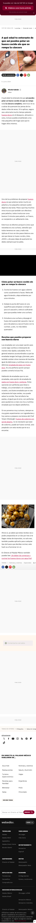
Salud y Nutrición (25, 770)
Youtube (13, 738)
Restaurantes (7, 770)
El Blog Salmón (24, 876)
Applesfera (6, 841)
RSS (22, 738)
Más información (20, 921)
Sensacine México (25, 899)
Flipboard (25, 75)
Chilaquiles (20, 729)
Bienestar (6, 788)
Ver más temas (8, 800)
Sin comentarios (9, 75)
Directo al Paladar (8, 862)
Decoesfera (6, 879)
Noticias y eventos (15, 563)
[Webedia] (8, 823)
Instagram (17, 738)
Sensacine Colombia (25, 903)
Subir (28, 822)
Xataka (4, 834)
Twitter (21, 75)
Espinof (21, 851)
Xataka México (7, 893)
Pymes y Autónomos (25, 879)
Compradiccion (7, 882)
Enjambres (23, 781)
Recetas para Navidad (7, 782)
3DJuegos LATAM (24, 893)
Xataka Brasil (6, 896)
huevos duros (7, 115)
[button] (14, 90)
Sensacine (22, 848)
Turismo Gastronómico (7, 775)
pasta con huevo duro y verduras (14, 382)
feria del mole (27, 28)
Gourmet (5, 766)
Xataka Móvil (6, 838)
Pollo (21, 788)
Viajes (21, 774)
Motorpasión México (25, 909)
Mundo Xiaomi (7, 847)
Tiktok (4, 742)
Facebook (17, 75)
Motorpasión (23, 862)
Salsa (4, 792)
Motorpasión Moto (25, 865)
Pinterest (26, 738)
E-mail (28, 75)
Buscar (27, 812)
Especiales (27, 563)
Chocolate (23, 792)
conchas (17, 28)
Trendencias (6, 876)
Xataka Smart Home (9, 844)
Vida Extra (22, 838)
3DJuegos (22, 834)
